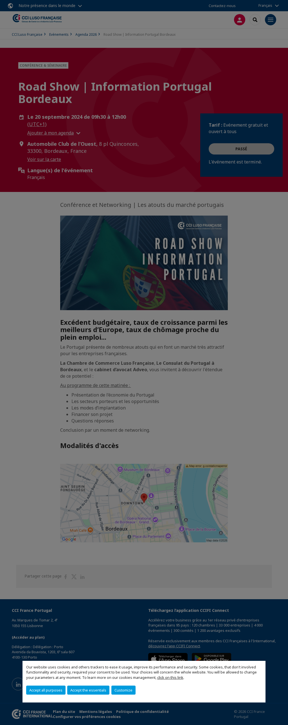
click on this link (170, 677)
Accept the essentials (88, 690)
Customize (123, 690)
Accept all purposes (45, 690)
